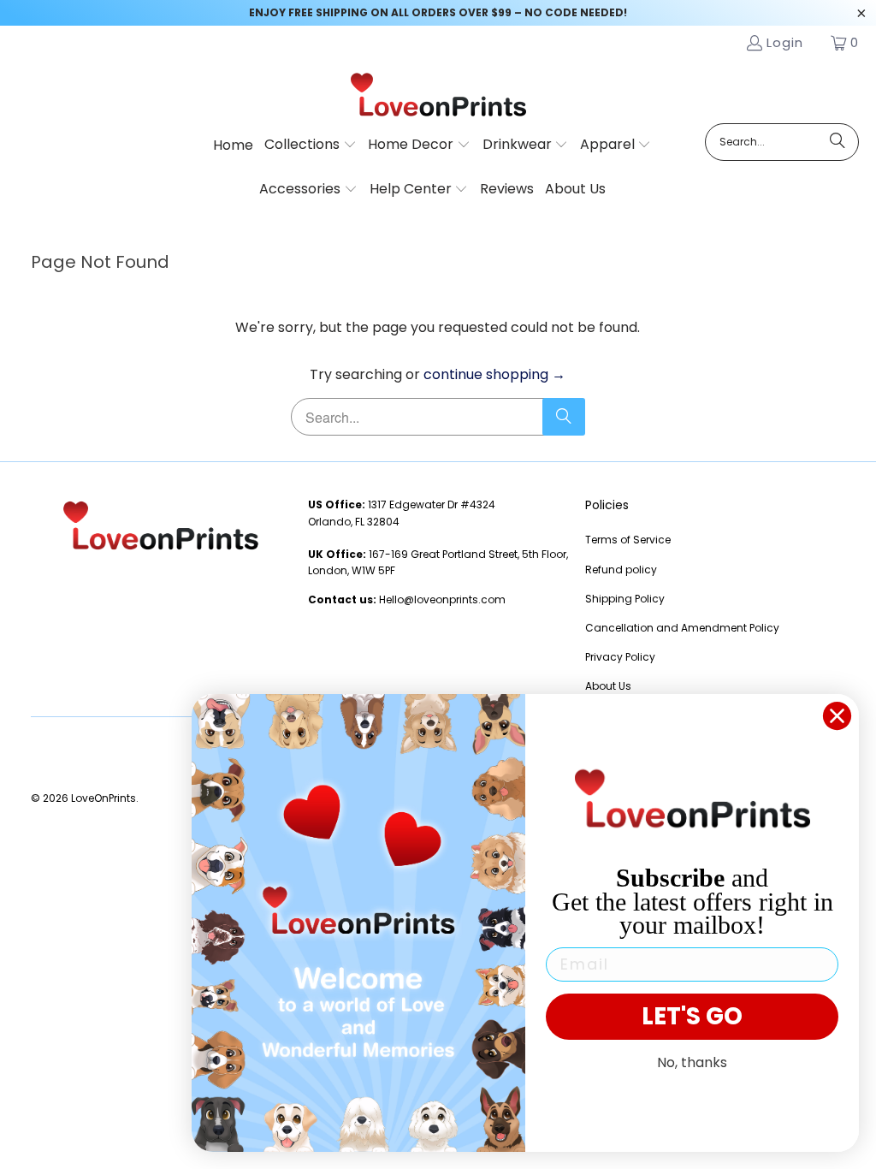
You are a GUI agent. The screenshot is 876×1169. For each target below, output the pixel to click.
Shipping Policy (625, 598)
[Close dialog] (837, 716)
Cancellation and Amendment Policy (682, 627)
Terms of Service (628, 539)
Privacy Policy (620, 657)
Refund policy (621, 569)
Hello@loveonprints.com (442, 599)
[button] (310, 145)
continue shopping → (494, 374)
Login (784, 42)
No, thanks (692, 1062)
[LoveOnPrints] (438, 95)
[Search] (837, 142)
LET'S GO (692, 1016)
